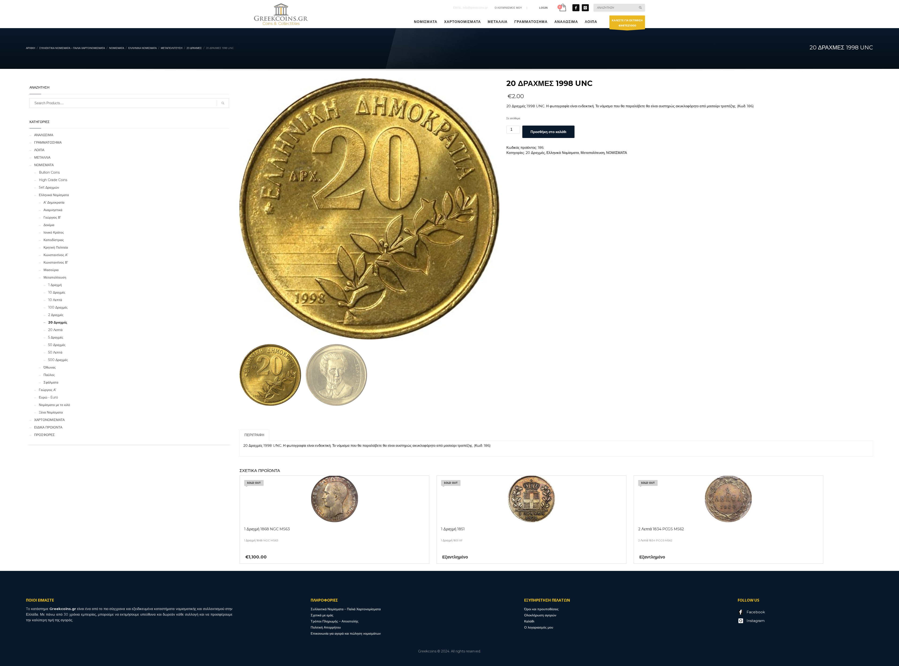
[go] (640, 7)
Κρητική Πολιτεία (56, 247)
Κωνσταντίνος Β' (56, 262)
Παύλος (49, 375)
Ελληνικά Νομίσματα (562, 152)
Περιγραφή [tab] (254, 435)
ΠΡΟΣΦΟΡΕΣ (44, 435)
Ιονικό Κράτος (54, 232)
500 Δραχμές (58, 360)
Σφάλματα (51, 382)
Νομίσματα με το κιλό (54, 405)
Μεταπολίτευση (592, 152)
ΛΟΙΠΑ (39, 150)
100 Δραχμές (58, 307)
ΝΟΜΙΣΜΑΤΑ (616, 152)
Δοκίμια (49, 225)
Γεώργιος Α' (47, 390)
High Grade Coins (53, 180)
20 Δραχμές (535, 152)
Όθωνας (50, 367)
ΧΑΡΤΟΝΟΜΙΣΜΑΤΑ (49, 420)
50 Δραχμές (57, 345)
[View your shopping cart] (562, 7)
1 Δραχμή (55, 285)
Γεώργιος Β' (52, 217)
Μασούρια (51, 270)
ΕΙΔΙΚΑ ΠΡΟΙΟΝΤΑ (48, 427)
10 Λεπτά (55, 300)
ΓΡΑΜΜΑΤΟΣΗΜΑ (48, 142)
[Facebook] (575, 7)
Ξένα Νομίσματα (51, 412)
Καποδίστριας (54, 240)
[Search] (223, 103)
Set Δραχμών (49, 187)
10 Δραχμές (56, 292)
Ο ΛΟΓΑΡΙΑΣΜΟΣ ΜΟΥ (508, 7)
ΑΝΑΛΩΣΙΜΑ (43, 135)
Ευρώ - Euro (48, 397)
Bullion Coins (49, 172)
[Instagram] (585, 7)
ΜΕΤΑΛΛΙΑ (42, 157)
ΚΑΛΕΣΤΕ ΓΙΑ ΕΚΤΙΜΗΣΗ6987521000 (627, 23)
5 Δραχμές (55, 337)
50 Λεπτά (55, 352)
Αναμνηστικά (53, 210)
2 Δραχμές (55, 315)
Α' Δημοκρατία (54, 202)
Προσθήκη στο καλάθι (548, 132)
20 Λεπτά (55, 330)
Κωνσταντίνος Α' (56, 255)
